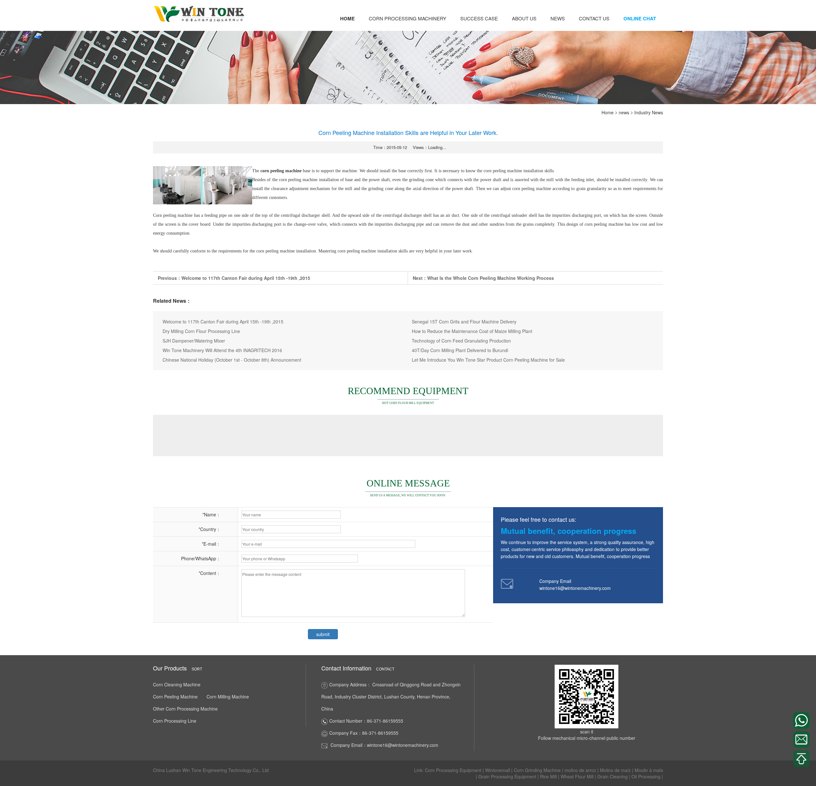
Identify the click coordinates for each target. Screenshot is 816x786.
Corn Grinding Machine (538, 770)
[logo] (199, 13)
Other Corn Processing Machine (185, 709)
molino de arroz (581, 770)
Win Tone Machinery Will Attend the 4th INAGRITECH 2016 (222, 350)
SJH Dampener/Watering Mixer (194, 340)
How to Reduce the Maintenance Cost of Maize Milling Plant (472, 331)
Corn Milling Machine (228, 696)
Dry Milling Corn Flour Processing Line (201, 331)
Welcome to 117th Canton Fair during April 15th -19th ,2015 (245, 278)
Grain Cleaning (613, 776)
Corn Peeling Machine (175, 696)
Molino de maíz (616, 770)
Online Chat (639, 18)
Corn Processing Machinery (407, 18)
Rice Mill (549, 776)
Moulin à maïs (649, 770)
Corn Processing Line (174, 721)
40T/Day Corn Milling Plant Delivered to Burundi (460, 350)
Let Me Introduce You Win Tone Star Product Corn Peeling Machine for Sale (488, 360)
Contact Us (594, 18)
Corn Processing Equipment (454, 770)
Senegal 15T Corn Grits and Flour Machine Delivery (464, 321)
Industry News (648, 112)
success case (479, 18)
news (557, 18)
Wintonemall (498, 770)
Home (347, 18)
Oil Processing (646, 776)
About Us (524, 18)
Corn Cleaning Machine (176, 684)
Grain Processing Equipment (507, 776)
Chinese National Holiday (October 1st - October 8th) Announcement (232, 360)
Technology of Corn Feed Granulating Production (461, 340)
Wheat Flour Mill (578, 776)
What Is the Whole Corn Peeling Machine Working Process (490, 278)
